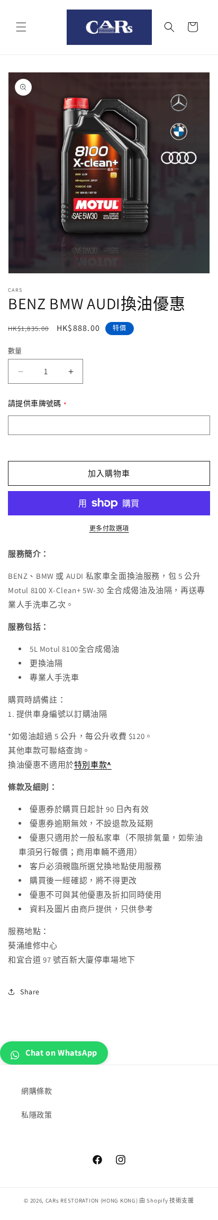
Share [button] (30, 991)
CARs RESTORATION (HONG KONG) (92, 1200)
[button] (21, 27)
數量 (15, 350)
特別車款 (90, 765)
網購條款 (36, 1091)
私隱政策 (36, 1115)
